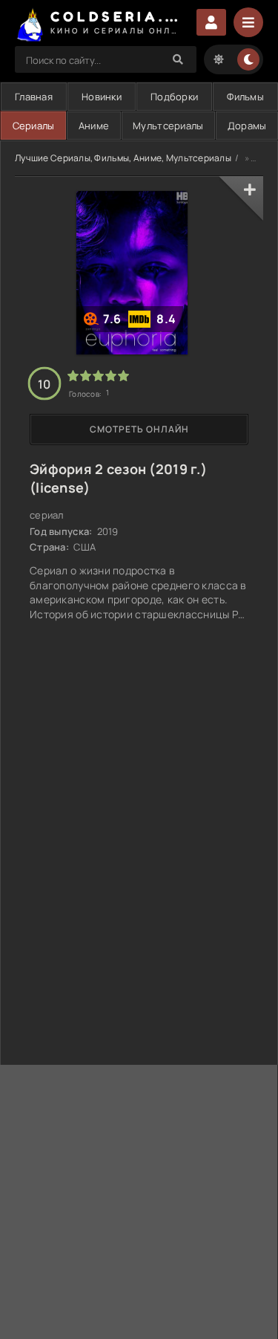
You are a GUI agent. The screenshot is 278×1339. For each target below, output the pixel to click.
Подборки (174, 96)
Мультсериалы (168, 125)
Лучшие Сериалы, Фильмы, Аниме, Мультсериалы (123, 158)
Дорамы (247, 125)
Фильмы (245, 96)
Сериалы (34, 125)
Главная (34, 96)
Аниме (94, 125)
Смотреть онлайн (139, 429)
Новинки (102, 96)
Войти (211, 22)
